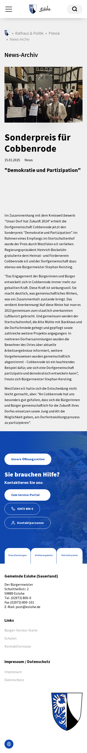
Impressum (13, 671)
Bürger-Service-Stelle (20, 630)
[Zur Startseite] (40, 8)
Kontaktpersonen (30, 523)
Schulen (10, 638)
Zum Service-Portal (25, 495)
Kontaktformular (17, 646)
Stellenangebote (44, 555)
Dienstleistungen (17, 555)
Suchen (74, 9)
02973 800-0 (25, 509)
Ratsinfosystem (70, 555)
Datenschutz (14, 680)
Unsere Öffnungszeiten (28, 459)
